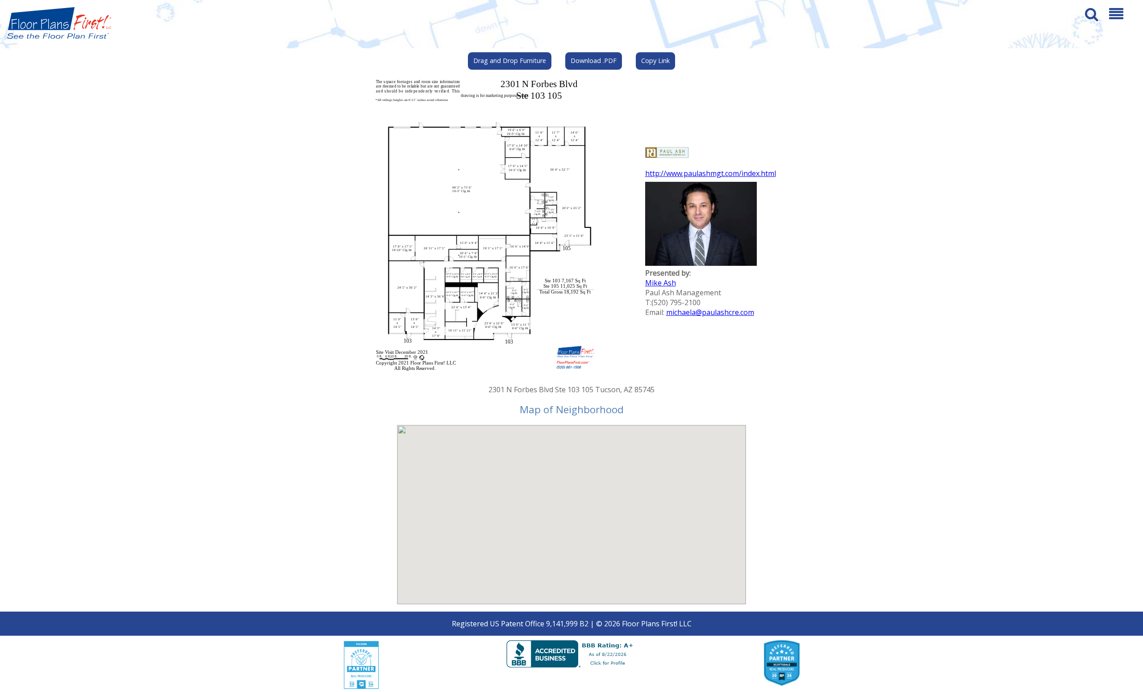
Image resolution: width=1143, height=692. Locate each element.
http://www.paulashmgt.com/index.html (710, 173)
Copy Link (655, 60)
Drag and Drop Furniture (509, 60)
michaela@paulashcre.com (710, 312)
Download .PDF (594, 60)
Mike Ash (660, 283)
